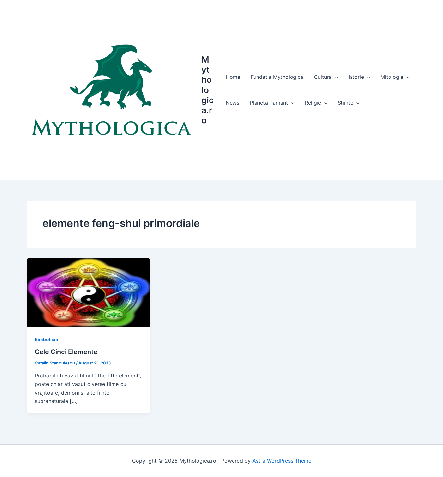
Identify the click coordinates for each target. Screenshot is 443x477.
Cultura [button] (323, 77)
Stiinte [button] (345, 103)
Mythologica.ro (207, 89)
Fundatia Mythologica (277, 77)
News (232, 103)
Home (233, 77)
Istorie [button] (356, 77)
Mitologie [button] (391, 77)
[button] (335, 77)
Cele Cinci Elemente (66, 352)
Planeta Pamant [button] (269, 103)
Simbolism (46, 339)
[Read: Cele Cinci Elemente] (88, 292)
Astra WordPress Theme (281, 461)
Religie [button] (313, 103)
